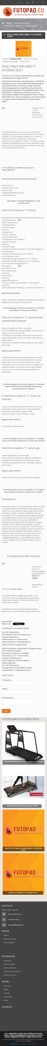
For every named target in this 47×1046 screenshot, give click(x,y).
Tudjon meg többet (28, 1044)
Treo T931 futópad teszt (10, 632)
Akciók (6, 989)
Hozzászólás (8, 698)
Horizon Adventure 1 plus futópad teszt (16, 642)
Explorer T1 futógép (36, 577)
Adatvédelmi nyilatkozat (12, 971)
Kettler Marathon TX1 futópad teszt (14, 639)
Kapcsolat (7, 986)
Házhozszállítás (9, 964)
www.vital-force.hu (15, 914)
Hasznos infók (16, 589)
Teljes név (7, 680)
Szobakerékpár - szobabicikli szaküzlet (16, 670)
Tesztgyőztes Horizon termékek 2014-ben (17, 668)
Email (5, 689)
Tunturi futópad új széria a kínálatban (15, 660)
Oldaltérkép (8, 997)
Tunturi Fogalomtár (9, 663)
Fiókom (6, 935)
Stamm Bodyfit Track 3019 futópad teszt (16, 634)
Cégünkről (7, 960)
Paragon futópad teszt (10, 637)
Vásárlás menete (10, 975)
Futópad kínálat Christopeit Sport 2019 (22, 806)
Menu (22, 3)
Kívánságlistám (9, 942)
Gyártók (7, 993)
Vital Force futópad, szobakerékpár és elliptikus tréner (22, 648)
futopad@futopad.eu (16, 925)
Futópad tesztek (15, 59)
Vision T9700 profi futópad (11, 651)
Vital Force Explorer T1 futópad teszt (23, 893)
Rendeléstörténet (10, 939)
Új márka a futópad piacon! (12, 658)
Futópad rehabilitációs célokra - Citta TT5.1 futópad (23, 761)
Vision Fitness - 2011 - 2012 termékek (15, 656)
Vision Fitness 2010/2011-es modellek (15, 653)
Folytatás (14, 1044)
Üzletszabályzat (9, 968)
